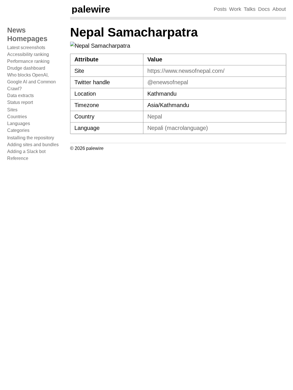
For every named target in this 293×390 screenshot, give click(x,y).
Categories (18, 130)
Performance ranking (28, 61)
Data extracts (20, 95)
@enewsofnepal (167, 82)
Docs (264, 9)
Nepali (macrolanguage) (177, 128)
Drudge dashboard (26, 68)
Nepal (154, 116)
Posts (220, 9)
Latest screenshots (26, 47)
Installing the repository (30, 137)
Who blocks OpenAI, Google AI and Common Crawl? (31, 82)
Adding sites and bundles (33, 144)
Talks (250, 9)
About (279, 9)
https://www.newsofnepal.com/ (186, 71)
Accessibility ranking (28, 54)
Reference (17, 158)
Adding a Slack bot (26, 151)
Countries (17, 116)
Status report (20, 102)
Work (235, 9)
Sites (12, 109)
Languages (18, 123)
